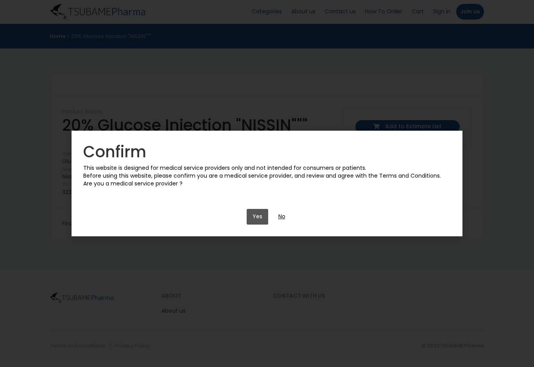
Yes (257, 216)
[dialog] (267, 183)
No (281, 216)
